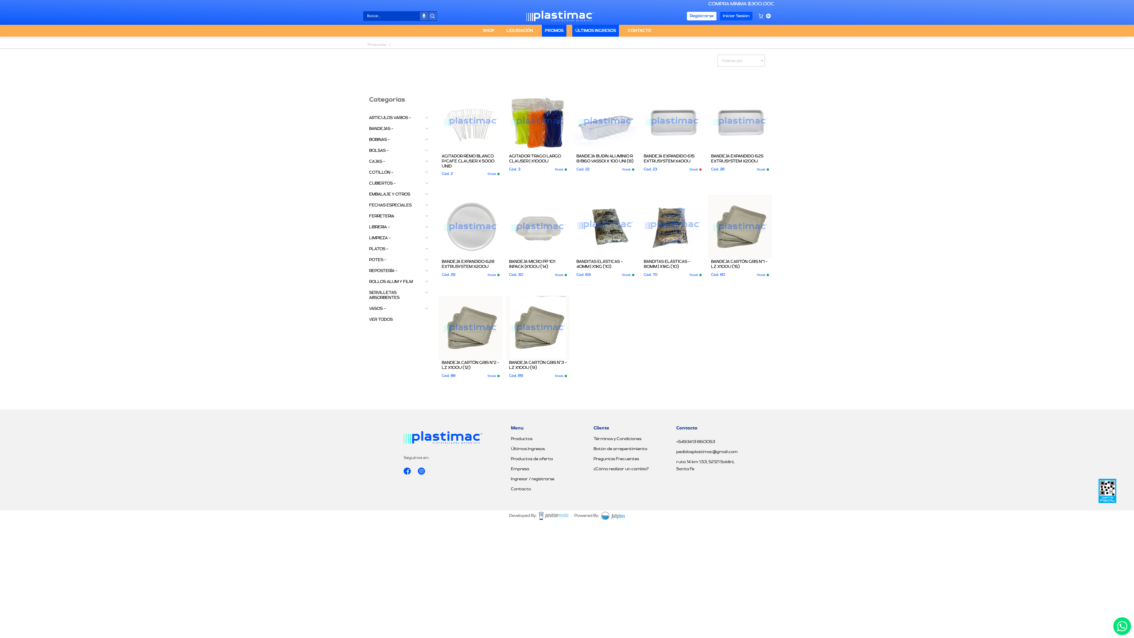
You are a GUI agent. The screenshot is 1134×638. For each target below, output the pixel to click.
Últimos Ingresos (528, 449)
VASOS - (377, 309)
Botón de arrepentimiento (620, 449)
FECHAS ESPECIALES (390, 205)
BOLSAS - (379, 151)
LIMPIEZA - (380, 238)
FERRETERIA (381, 216)
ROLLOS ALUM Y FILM (391, 282)
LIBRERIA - (379, 227)
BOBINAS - (379, 140)
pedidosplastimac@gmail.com (707, 452)
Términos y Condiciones (617, 439)
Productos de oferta (532, 459)
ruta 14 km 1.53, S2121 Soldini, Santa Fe (705, 465)
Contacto (521, 489)
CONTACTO (639, 31)
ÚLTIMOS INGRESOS (595, 31)
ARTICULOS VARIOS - (390, 118)
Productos (521, 439)
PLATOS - (378, 249)
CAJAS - (377, 162)
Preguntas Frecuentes (616, 459)
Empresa (520, 469)
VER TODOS (381, 320)
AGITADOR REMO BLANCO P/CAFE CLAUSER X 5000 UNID (468, 161)
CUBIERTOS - (382, 183)
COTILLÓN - (381, 172)
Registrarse (701, 16)
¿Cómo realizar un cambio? (621, 469)
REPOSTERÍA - (383, 271)
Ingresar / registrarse (532, 479)
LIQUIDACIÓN (519, 31)
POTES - (377, 260)
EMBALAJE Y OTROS (389, 194)
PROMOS (554, 31)
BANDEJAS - (381, 129)
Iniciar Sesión (736, 16)
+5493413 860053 (695, 442)
